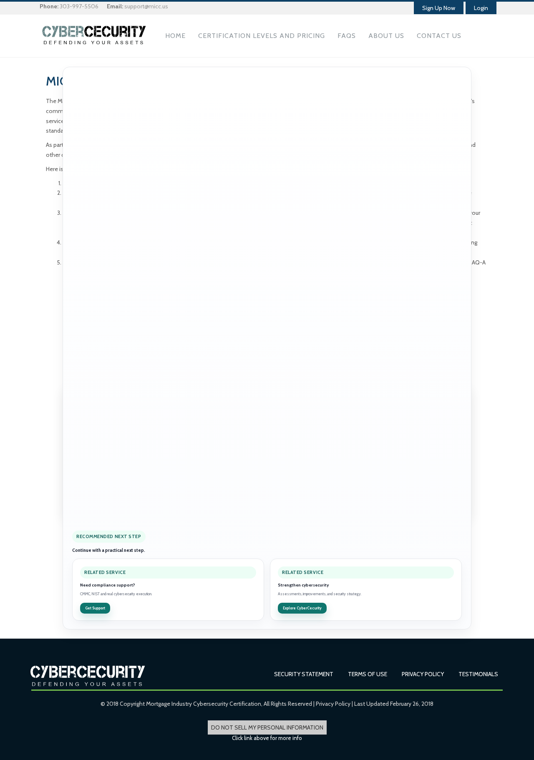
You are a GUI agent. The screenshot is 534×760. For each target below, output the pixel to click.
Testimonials (478, 674)
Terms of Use (367, 674)
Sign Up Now (438, 8)
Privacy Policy (423, 674)
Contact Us (439, 36)
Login (481, 8)
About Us (386, 36)
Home (175, 36)
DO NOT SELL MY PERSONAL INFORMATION (267, 727)
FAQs (347, 36)
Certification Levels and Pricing (261, 36)
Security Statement (303, 674)
